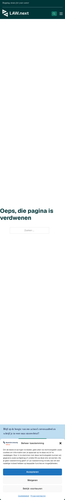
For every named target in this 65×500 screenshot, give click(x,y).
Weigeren (32, 480)
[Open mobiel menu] (61, 13)
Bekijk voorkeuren (32, 488)
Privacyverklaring (38, 496)
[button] (60, 443)
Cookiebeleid (23, 496)
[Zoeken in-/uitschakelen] (54, 13)
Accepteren (32, 471)
